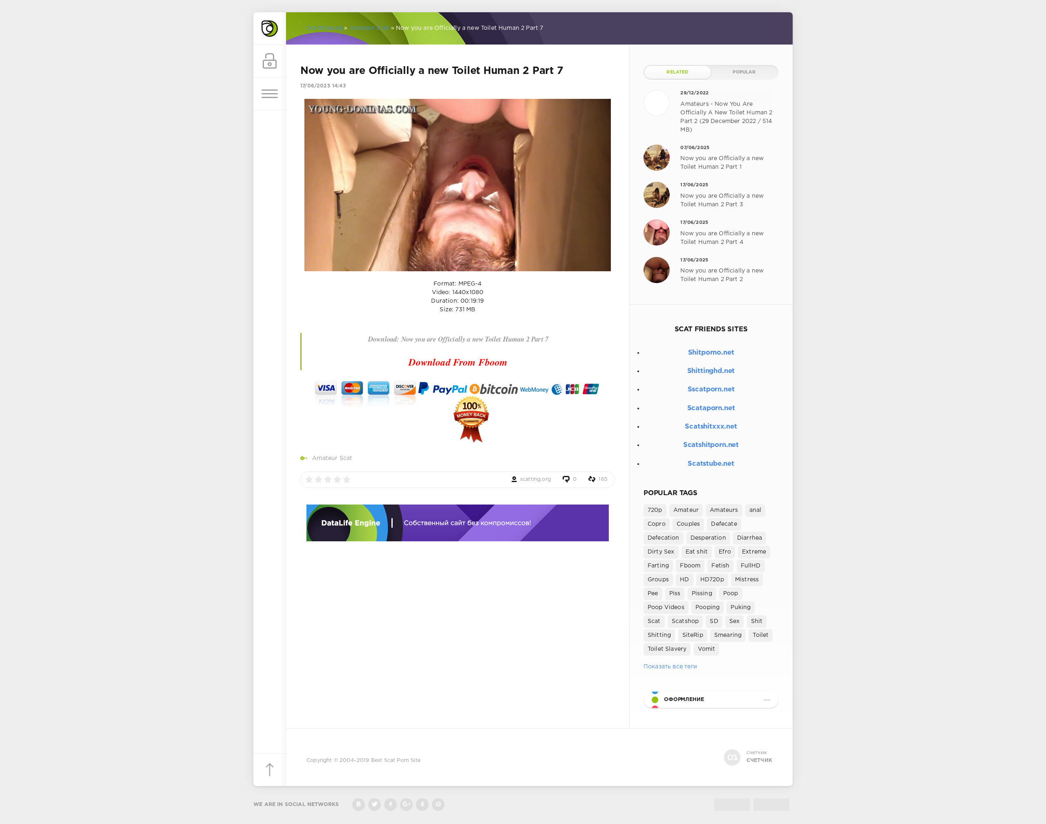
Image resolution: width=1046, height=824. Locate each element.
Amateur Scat (332, 458)
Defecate (724, 524)
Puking (741, 607)
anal (755, 510)
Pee (653, 593)
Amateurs (724, 510)
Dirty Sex (661, 551)
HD (684, 579)
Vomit (706, 649)
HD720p (712, 579)
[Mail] (438, 804)
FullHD (751, 565)
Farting (658, 565)
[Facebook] (390, 804)
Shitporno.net (711, 353)
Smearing (728, 635)
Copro (657, 524)
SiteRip (692, 635)
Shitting (659, 635)
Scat (654, 621)
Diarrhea (749, 538)
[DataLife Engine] (269, 28)
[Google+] (406, 804)
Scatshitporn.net (711, 445)
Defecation (663, 538)
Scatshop (685, 621)
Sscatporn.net (711, 389)
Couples (688, 524)
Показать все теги (670, 666)
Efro (725, 551)
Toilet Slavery (667, 649)
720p (655, 510)
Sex (734, 621)
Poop (730, 593)
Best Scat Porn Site (395, 760)
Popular (744, 72)
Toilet (761, 635)
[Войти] (269, 61)
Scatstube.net (711, 464)
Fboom (690, 565)
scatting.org (535, 479)
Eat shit (697, 551)
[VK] (358, 804)
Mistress (747, 579)
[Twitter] (374, 804)
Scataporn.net (711, 408)
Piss (675, 593)
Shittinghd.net (711, 371)
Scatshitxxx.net (711, 427)
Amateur (686, 510)
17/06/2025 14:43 (323, 86)
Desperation (708, 538)
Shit (757, 621)
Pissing (702, 593)
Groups (658, 579)
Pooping (707, 607)
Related (677, 72)
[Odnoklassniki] (422, 804)
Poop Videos (666, 607)
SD (714, 621)
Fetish (720, 565)
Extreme (754, 551)
